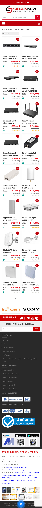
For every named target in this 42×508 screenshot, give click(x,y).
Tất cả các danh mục (7, 17)
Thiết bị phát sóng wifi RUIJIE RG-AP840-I (10, 283)
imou (9, 483)
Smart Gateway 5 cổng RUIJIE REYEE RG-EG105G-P (29, 90)
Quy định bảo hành (9, 351)
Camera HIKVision (34, 472)
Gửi (36, 329)
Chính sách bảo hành (10, 389)
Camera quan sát (20, 472)
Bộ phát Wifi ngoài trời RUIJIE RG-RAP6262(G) (29, 251)
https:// (10, 470)
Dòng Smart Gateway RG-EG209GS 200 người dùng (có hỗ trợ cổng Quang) (30, 57)
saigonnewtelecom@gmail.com (16, 467)
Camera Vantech (15, 478)
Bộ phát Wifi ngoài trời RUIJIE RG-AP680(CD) (29, 219)
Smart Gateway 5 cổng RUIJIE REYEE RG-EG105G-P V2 (10, 122)
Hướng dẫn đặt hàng (10, 377)
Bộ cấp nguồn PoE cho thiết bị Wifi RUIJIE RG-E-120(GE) (11, 186)
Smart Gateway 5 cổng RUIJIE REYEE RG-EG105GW (29, 122)
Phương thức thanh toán (11, 374)
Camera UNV (32, 478)
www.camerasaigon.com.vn (22, 470)
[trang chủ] (3, 29)
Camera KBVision (20, 475)
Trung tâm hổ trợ (8, 370)
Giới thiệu (6, 340)
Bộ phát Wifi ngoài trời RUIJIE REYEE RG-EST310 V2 (10, 219)
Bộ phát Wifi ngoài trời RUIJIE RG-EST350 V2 (29, 186)
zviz (34, 480)
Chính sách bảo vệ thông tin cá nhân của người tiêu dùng (20, 360)
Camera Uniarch (8, 480)
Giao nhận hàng (8, 381)
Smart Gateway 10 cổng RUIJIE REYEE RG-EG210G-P (10, 57)
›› (26, 298)
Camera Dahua (7, 475)
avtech (23, 480)
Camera (18, 480)
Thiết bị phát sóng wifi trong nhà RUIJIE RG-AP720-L (30, 283)
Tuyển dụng (6, 355)
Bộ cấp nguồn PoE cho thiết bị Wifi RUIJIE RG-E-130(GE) (30, 154)
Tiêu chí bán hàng (8, 348)
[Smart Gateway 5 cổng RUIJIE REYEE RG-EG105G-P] (31, 78)
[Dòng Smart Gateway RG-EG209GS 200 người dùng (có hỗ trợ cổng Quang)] (31, 46)
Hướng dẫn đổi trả (9, 385)
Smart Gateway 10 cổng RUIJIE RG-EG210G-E (10, 90)
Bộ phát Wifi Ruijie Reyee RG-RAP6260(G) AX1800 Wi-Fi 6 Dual (11, 251)
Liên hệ (5, 344)
